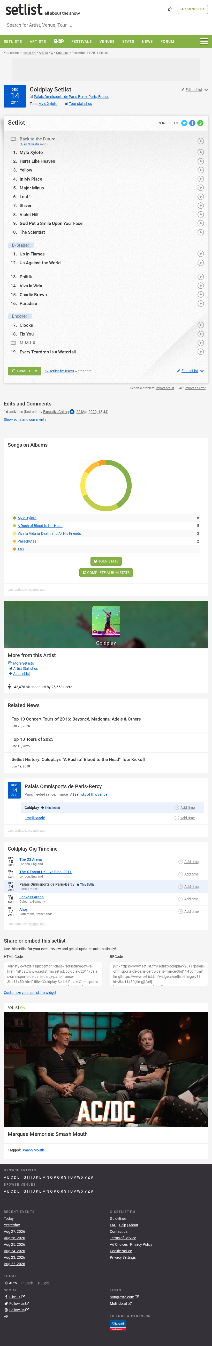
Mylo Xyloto (31, 152)
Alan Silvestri (30, 144)
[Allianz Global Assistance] (118, 1325)
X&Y (21, 549)
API (7, 1316)
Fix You (27, 334)
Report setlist (165, 388)
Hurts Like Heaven (37, 161)
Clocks (26, 325)
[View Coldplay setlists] (106, 619)
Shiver (26, 205)
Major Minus (32, 187)
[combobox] (106, 25)
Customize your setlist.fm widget (30, 993)
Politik (26, 276)
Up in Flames (32, 254)
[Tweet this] (185, 123)
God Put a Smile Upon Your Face (51, 223)
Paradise (28, 303)
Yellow (26, 170)
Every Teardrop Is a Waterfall (48, 351)
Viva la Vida (31, 285)
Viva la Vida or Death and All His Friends (49, 533)
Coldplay (41, 89)
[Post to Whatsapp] (200, 123)
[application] (106, 1069)
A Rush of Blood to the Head (40, 526)
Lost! (25, 196)
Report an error (195, 388)
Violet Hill (29, 214)
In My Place (31, 179)
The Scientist (32, 232)
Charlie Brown (33, 294)
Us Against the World (40, 262)
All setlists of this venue (88, 794)
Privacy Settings (123, 1257)
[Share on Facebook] (193, 123)
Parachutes (27, 541)
